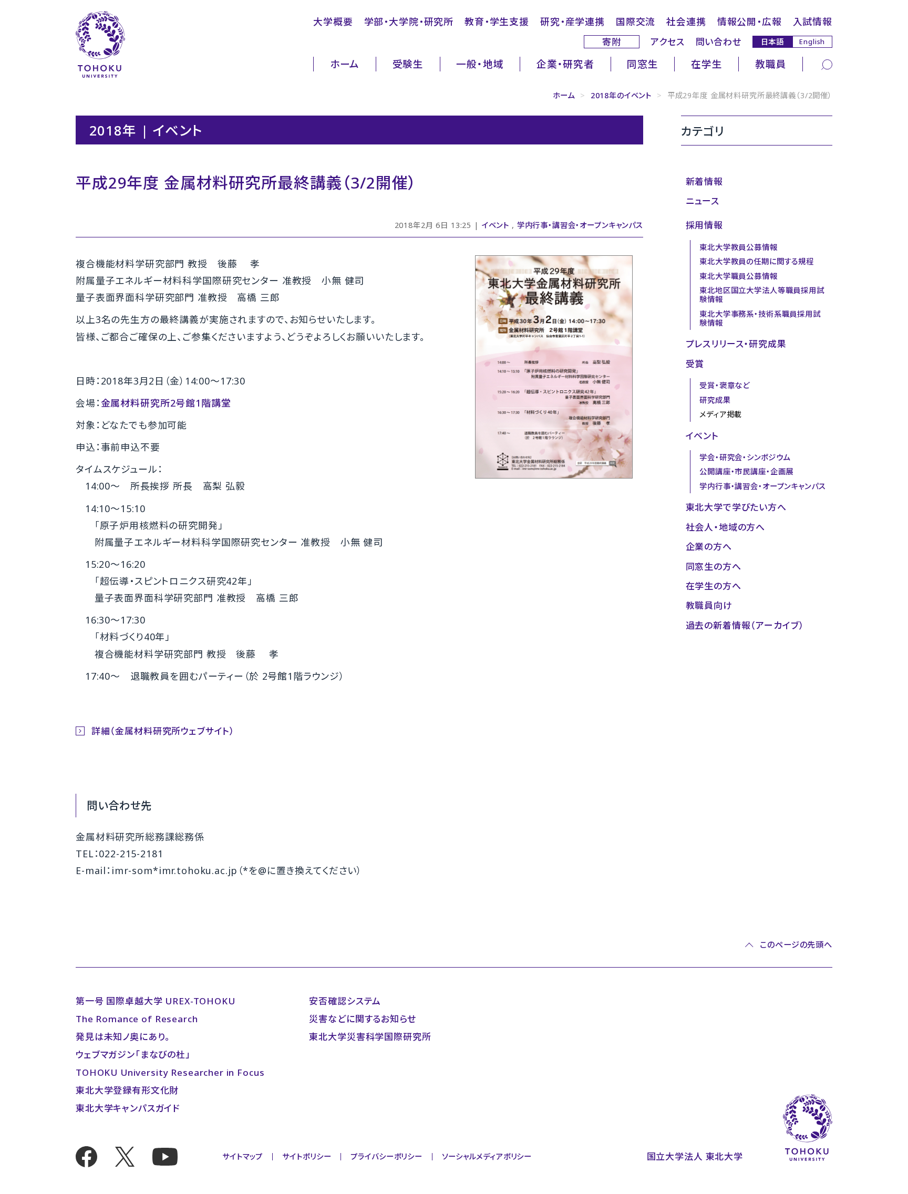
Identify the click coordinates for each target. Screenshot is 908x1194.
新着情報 (704, 181)
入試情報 (812, 21)
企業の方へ (709, 547)
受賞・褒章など (724, 385)
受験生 (408, 63)
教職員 (771, 63)
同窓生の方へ (713, 566)
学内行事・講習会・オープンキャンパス (580, 225)
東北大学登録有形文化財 (127, 1090)
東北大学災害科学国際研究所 (370, 1037)
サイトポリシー (306, 1156)
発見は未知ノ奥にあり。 (123, 1037)
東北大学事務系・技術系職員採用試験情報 (760, 318)
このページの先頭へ (796, 945)
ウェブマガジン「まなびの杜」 (133, 1054)
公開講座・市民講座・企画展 (746, 471)
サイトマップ (242, 1156)
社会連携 (686, 21)
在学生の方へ (713, 586)
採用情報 (704, 225)
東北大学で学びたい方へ (736, 507)
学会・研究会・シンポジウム (744, 457)
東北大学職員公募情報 (738, 276)
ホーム (345, 63)
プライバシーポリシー (386, 1156)
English (812, 41)
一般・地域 (479, 63)
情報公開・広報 (749, 21)
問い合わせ (718, 42)
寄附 (611, 42)
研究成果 (714, 400)
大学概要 (333, 21)
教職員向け (709, 605)
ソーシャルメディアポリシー (487, 1156)
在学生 (707, 63)
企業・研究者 (565, 63)
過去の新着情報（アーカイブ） (745, 625)
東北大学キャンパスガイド (128, 1108)
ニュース (702, 201)
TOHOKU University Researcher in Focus (170, 1072)
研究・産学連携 (572, 21)
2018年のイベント (621, 95)
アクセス (667, 42)
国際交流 (635, 21)
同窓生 (642, 63)
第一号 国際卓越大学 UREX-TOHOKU (155, 1001)
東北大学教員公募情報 (738, 247)
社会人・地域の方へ (726, 527)
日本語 (773, 41)
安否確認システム (345, 1001)
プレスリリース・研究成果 (736, 344)
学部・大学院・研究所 (409, 21)
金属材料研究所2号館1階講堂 (166, 403)
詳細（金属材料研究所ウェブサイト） (163, 731)
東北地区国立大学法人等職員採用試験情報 (761, 294)
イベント (495, 225)
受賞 (695, 364)
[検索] (826, 64)
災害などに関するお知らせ (362, 1019)
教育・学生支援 (497, 21)
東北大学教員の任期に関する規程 (756, 261)
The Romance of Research (137, 1019)
